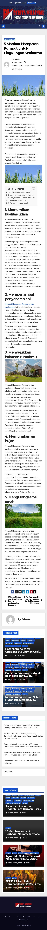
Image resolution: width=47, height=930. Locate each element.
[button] (40, 26)
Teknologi (17, 643)
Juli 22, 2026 (13, 813)
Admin (17, 59)
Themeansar (23, 920)
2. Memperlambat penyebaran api (21, 195)
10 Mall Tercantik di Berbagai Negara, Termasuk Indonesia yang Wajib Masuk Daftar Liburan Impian (23, 735)
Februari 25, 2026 (15, 863)
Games (38, 637)
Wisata (24, 646)
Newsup (37, 917)
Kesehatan (15, 640)
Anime (14, 637)
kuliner (23, 640)
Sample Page (26, 925)
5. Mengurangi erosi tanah (18, 203)
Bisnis (20, 637)
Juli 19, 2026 (13, 838)
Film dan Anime (29, 637)
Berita (8, 637)
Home (18, 925)
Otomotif (9, 643)
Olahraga (31, 640)
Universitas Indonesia (13, 646)
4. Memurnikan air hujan (17, 200)
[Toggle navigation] (22, 26)
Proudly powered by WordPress (16, 917)
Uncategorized (9, 39)
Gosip (8, 640)
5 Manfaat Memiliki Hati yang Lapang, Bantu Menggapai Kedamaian (31, 600)
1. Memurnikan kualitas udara (19, 192)
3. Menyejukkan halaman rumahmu (21, 198)
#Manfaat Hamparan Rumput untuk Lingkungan (27, 67)
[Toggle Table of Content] (32, 189)
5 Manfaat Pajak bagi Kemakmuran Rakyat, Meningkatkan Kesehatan (15, 601)
